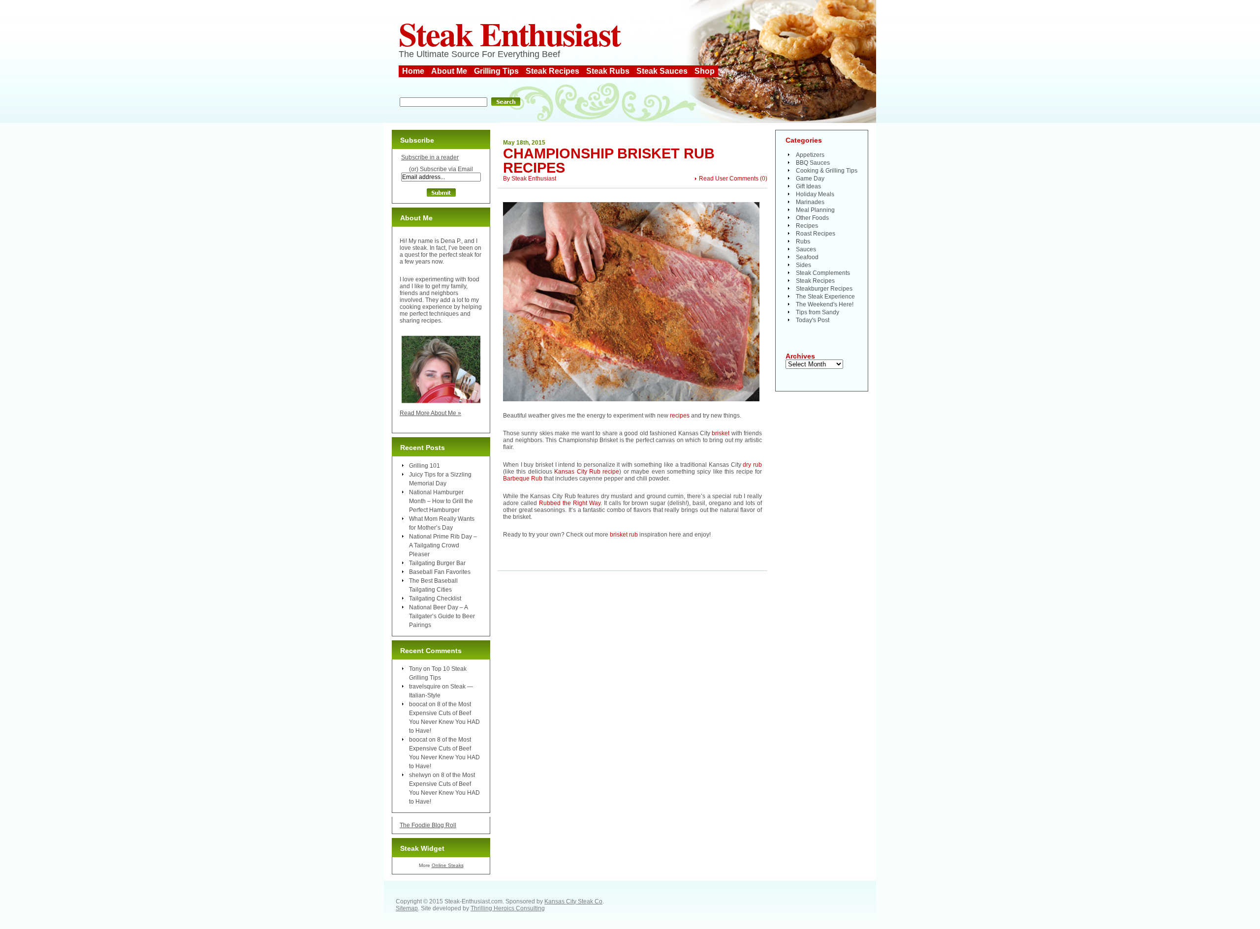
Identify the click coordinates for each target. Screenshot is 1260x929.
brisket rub (624, 534)
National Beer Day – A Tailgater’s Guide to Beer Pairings (442, 616)
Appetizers (810, 154)
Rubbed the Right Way (569, 503)
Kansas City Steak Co (573, 901)
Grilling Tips (496, 71)
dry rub (752, 464)
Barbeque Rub (523, 478)
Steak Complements (823, 273)
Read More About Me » (430, 413)
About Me (449, 71)
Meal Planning (815, 210)
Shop (704, 71)
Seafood (807, 257)
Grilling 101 (424, 465)
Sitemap (407, 908)
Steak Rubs (608, 71)
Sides (803, 265)
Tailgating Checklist (435, 598)
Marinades (810, 202)
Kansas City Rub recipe (586, 471)
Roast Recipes (815, 233)
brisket (720, 433)
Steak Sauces (662, 71)
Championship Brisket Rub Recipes (609, 161)
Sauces (806, 249)
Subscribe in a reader (430, 157)
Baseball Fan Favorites (440, 572)
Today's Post (812, 320)
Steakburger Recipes (824, 288)
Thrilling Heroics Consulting (508, 908)
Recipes (807, 225)
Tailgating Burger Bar (437, 563)
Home (413, 71)
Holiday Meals (815, 194)
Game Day (810, 178)
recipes (680, 415)
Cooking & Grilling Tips (826, 170)
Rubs (803, 241)
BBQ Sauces (813, 162)
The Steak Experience (825, 296)
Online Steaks (448, 865)
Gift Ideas (808, 186)
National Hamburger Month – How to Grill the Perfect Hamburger (441, 501)
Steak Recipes (552, 71)
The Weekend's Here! (824, 304)
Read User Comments (728, 178)
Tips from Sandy (817, 312)
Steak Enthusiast (509, 33)
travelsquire (425, 686)
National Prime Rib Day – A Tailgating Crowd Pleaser (443, 545)
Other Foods (812, 217)
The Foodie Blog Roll (428, 825)
